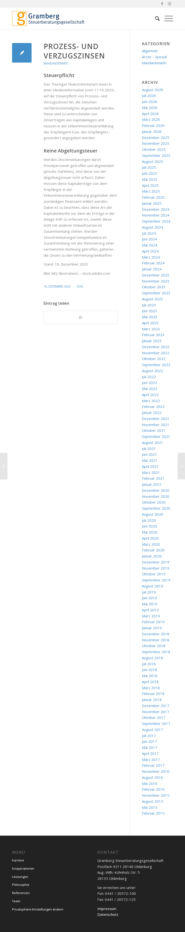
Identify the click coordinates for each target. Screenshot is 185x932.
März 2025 (151, 191)
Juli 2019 (149, 592)
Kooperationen (23, 868)
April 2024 (150, 251)
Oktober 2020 (153, 502)
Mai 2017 (149, 747)
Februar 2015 (153, 813)
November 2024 (155, 215)
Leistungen (20, 876)
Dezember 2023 (155, 275)
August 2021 (152, 442)
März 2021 (151, 472)
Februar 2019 (153, 621)
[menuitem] (155, 18)
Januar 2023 (152, 340)
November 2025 (155, 143)
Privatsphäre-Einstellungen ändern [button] (37, 909)
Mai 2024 (149, 245)
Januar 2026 (152, 131)
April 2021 (150, 466)
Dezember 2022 (155, 346)
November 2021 (155, 424)
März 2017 (151, 759)
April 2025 (150, 185)
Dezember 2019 (155, 562)
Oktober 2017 (153, 717)
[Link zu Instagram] (169, 3)
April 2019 (150, 609)
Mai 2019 (149, 603)
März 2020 (151, 544)
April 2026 (150, 113)
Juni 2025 (149, 173)
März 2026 (151, 119)
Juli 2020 (149, 520)
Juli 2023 (149, 305)
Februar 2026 (153, 125)
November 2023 (155, 281)
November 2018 (155, 639)
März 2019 (151, 616)
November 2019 (155, 568)
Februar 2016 (153, 789)
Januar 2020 (152, 556)
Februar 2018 (153, 693)
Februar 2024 (153, 262)
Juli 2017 (149, 735)
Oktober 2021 (153, 430)
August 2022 (152, 370)
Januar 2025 (152, 203)
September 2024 (156, 221)
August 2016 (152, 777)
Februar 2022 (153, 406)
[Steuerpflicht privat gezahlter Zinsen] (22, 53)
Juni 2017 (149, 741)
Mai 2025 (149, 179)
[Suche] (155, 18)
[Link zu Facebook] (162, 3)
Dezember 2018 (155, 633)
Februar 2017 (153, 765)
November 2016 (155, 771)
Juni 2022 (149, 382)
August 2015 (152, 801)
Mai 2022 (149, 388)
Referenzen (21, 893)
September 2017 (156, 723)
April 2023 (150, 322)
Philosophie (20, 884)
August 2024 (152, 227)
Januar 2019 (152, 627)
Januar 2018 (152, 699)
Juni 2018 (149, 669)
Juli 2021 (149, 448)
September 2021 (156, 436)
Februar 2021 (153, 478)
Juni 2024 (149, 239)
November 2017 (155, 711)
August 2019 (152, 586)
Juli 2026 (149, 95)
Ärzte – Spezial (154, 56)
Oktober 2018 (153, 645)
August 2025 (152, 161)
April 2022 (150, 394)
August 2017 (152, 729)
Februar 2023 (153, 334)
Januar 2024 (152, 269)
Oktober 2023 (153, 286)
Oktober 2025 (153, 149)
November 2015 (155, 795)
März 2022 (151, 400)
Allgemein (150, 50)
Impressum (106, 908)
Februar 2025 (153, 197)
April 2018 (150, 681)
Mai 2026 (149, 107)
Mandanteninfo (56, 63)
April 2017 (150, 753)
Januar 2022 (152, 412)
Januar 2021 (152, 484)
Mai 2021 (149, 460)
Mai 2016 (149, 783)
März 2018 (151, 687)
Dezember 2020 (155, 490)
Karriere (18, 860)
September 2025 (156, 155)
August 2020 (152, 514)
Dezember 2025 (155, 137)
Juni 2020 (149, 526)
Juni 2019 (149, 597)
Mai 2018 (149, 675)
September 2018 (156, 651)
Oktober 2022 (153, 358)
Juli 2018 (149, 663)
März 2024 (151, 257)
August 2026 (152, 89)
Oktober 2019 (153, 573)
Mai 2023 (149, 316)
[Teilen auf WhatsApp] (80, 317)
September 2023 (156, 292)
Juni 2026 (149, 101)
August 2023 (152, 298)
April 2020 (150, 538)
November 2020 (155, 496)
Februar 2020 (153, 550)
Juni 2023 (149, 310)
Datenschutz (107, 914)
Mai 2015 (149, 807)
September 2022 (156, 364)
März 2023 (151, 328)
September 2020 (156, 508)
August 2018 (152, 657)
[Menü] (166, 18)
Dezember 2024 (155, 209)
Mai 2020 (149, 532)
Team (16, 901)
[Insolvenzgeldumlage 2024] (3, 466)
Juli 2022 (149, 376)
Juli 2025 (149, 167)
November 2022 (155, 352)
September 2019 (156, 580)
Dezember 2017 (155, 705)
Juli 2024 (149, 233)
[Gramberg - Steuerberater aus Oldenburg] (48, 18)
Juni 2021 (149, 454)
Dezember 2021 (155, 418)
